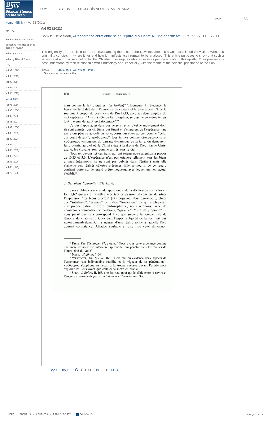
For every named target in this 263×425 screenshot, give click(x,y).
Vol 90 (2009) (12, 110)
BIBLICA (64, 9)
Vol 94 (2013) (12, 87)
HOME (45, 9)
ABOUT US (25, 414)
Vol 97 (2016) (12, 70)
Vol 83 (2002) (12, 150)
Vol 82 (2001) (12, 156)
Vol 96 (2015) (12, 76)
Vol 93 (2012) (12, 93)
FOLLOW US (86, 414)
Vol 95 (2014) (12, 82)
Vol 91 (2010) (12, 104)
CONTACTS (42, 414)
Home (10, 22)
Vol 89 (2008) (12, 116)
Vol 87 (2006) (12, 127)
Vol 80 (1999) (12, 167)
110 (104, 370)
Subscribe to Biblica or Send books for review (20, 46)
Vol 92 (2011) (12, 99)
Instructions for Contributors (20, 39)
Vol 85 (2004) (12, 139)
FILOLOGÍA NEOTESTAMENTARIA (103, 9)
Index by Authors (14, 53)
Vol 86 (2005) (12, 133)
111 (112, 370)
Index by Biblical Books (18, 59)
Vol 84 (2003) (12, 144)
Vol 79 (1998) (12, 173)
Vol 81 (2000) (12, 161)
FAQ (8, 64)
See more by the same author (60, 73)
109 (96, 370)
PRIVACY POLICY (62, 414)
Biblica (20, 22)
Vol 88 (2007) (12, 121)
